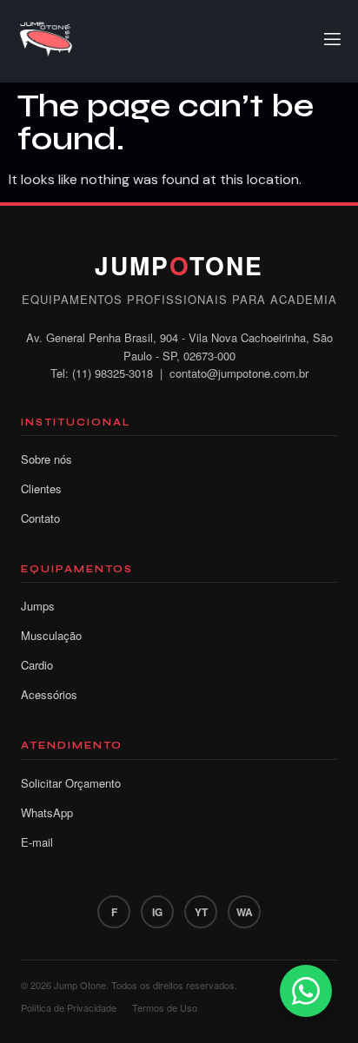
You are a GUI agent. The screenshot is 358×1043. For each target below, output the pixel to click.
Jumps (38, 605)
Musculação (51, 635)
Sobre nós (46, 459)
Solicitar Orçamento (71, 783)
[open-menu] (331, 42)
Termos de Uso (164, 1007)
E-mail (37, 842)
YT (201, 912)
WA (244, 912)
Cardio (37, 665)
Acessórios (49, 694)
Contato (40, 518)
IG (157, 912)
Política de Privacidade (68, 1007)
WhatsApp (47, 812)
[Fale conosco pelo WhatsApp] (306, 991)
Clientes (41, 488)
